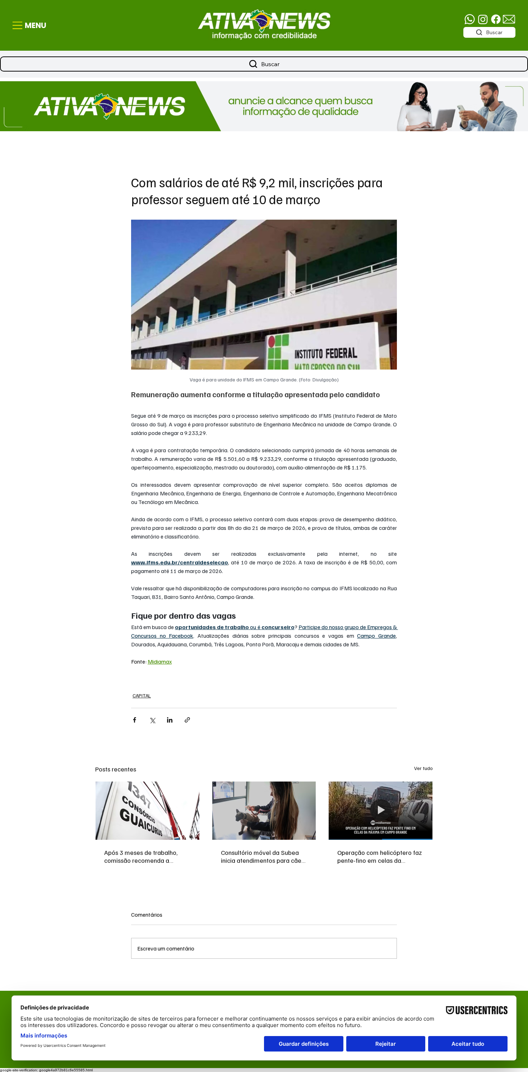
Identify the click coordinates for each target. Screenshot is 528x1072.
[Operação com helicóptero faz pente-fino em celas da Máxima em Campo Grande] (380, 811)
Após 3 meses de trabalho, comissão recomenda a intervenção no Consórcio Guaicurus (140, 856)
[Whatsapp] (469, 19)
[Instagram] (483, 19)
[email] (508, 19)
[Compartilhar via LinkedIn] (169, 719)
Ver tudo (423, 768)
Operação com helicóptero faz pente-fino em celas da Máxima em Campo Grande (379, 856)
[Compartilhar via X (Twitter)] (152, 719)
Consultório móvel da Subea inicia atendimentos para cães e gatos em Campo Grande (262, 856)
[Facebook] (496, 19)
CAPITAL (142, 695)
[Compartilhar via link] (187, 719)
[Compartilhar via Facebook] (134, 719)
